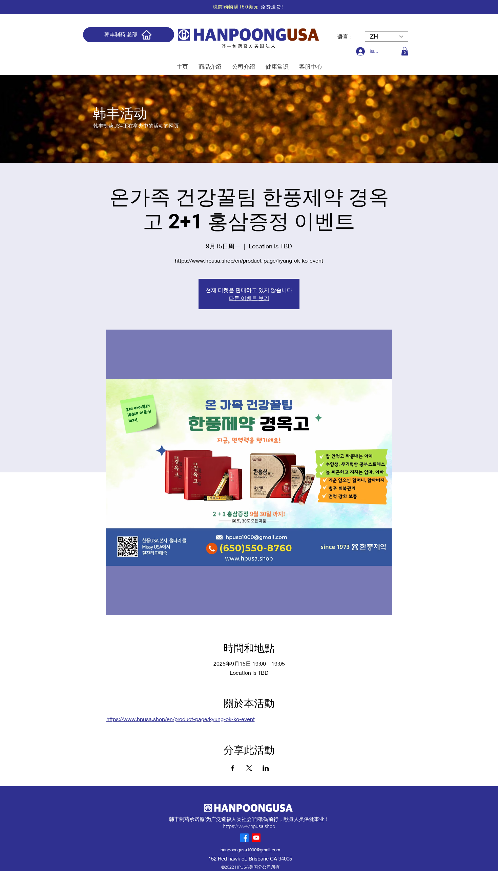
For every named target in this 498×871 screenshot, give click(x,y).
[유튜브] (256, 837)
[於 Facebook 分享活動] (232, 768)
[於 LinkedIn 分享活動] (266, 768)
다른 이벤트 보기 (249, 298)
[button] (404, 51)
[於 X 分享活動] (249, 768)
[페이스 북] (244, 837)
